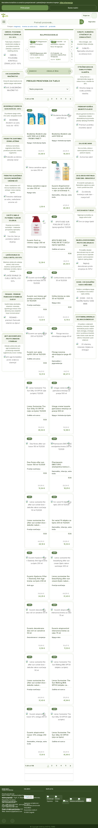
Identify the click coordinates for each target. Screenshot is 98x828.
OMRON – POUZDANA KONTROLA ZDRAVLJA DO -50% (12, 34)
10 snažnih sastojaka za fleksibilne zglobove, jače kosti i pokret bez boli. (85, 185)
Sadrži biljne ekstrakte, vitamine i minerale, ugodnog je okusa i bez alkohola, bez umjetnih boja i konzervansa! (12, 308)
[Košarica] (94, 15)
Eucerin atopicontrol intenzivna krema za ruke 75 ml (60, 630)
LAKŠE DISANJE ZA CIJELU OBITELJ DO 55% (12, 256)
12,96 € (66, 430)
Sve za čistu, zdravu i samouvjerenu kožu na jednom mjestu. (85, 150)
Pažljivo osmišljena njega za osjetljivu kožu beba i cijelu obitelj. (85, 291)
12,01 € (42, 374)
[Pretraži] (82, 22)
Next (70, 71)
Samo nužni (73, 8)
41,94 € (66, 700)
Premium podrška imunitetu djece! (85, 108)
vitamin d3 (43, 26)
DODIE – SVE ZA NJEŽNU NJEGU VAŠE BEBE (85, 283)
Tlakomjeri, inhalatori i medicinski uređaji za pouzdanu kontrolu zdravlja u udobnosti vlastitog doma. (12, 46)
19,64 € (66, 154)
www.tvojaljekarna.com (14, 811)
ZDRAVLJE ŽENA (52, 71)
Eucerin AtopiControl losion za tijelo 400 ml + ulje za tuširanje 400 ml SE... (61, 188)
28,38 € (66, 208)
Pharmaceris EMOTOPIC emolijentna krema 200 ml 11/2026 (62, 464)
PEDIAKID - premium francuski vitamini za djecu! (13, 296)
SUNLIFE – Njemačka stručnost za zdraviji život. (85, 34)
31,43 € (67, 596)
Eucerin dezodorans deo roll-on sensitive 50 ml (36, 630)
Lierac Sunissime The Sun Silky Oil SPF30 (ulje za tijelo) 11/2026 (36, 408)
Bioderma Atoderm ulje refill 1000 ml (61, 135)
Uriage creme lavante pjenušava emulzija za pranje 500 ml (61, 408)
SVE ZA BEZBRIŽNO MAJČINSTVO (12, 75)
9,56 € (42, 648)
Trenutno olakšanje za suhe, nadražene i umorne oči (13, 178)
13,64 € (42, 488)
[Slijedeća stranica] (70, 99)
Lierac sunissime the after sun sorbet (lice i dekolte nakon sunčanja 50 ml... (36, 522)
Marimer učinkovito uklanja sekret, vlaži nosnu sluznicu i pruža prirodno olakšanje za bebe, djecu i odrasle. (12, 266)
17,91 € (42, 755)
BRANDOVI (33, 71)
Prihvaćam (25, 8)
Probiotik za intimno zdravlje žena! (13, 140)
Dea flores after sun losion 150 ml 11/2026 (36, 463)
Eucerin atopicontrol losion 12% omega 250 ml (36, 734)
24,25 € (41, 596)
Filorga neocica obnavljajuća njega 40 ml (61, 354)
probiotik (52, 26)
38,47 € (66, 374)
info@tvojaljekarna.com (14, 809)
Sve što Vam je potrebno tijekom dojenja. (13, 217)
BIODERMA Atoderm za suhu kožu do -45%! (13, 107)
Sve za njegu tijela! (85, 210)
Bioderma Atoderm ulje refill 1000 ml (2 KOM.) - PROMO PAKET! (36, 136)
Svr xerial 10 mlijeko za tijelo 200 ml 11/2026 (61, 521)
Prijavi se (86, 15)
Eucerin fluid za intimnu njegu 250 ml (36, 241)
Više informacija (66, 2)
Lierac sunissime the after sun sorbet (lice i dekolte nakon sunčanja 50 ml (36, 682)
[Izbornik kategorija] (3, 21)
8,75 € (67, 320)
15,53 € (67, 544)
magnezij (17, 26)
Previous (27, 71)
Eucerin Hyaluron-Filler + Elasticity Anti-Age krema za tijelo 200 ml (37, 578)
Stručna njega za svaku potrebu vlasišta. (85, 69)
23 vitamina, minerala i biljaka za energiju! (85, 318)
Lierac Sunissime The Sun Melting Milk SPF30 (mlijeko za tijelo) (61, 682)
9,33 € (42, 320)
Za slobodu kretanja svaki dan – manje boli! (85, 177)
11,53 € (67, 648)
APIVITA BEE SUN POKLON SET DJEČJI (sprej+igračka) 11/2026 (60, 242)
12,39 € (42, 262)
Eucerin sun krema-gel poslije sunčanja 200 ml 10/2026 (36, 298)
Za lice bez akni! (85, 143)
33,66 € (41, 154)
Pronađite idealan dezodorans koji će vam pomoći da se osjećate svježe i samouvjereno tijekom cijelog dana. (85, 254)
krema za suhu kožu (30, 26)
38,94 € (41, 430)
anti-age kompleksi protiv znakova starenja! (12, 338)
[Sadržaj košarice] (30, 152)
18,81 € (67, 488)
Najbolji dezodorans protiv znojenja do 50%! (85, 242)
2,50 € (42, 207)
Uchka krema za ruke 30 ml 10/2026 (61, 297)
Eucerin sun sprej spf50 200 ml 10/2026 (36, 353)
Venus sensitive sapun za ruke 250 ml (37, 187)
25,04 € (66, 264)
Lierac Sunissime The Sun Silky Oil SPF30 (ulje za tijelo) (61, 734)
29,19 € (42, 544)
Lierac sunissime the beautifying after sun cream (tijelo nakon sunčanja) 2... (61, 578)
